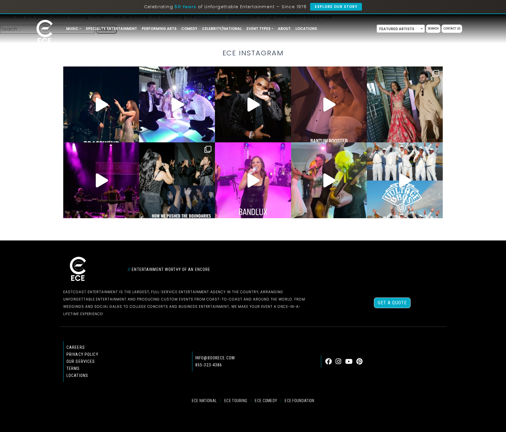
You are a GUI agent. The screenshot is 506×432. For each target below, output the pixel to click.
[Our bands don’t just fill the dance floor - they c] (329, 180)
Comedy (189, 28)
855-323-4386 (208, 365)
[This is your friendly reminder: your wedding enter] (405, 104)
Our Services (80, 361)
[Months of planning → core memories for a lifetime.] (101, 180)
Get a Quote (392, 302)
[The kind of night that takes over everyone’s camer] (253, 104)
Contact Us (451, 28)
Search (433, 28)
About (284, 28)
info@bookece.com (215, 358)
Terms (73, 368)
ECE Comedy (266, 400)
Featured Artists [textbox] (396, 28)
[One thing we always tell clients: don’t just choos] (253, 180)
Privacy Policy (82, 354)
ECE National (204, 400)
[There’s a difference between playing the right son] (329, 104)
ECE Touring (235, 400)
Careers (75, 347)
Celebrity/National (222, 28)
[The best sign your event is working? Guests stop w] (177, 104)
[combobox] (401, 29)
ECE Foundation (299, 400)
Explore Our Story (336, 6)
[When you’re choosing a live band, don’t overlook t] (101, 104)
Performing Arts (159, 28)
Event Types (259, 28)
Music (72, 28)
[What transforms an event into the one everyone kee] (177, 180)
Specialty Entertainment (111, 28)
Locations (306, 28)
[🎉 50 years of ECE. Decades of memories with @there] (405, 180)
